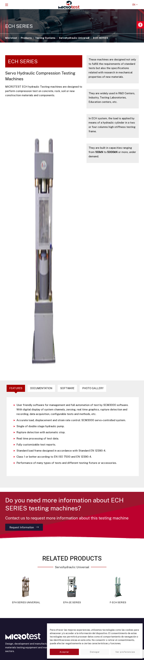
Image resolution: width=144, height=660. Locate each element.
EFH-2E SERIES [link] (72, 602)
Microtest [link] (11, 37)
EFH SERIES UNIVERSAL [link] (26, 602)
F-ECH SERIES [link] (118, 602)
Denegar (95, 652)
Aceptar (64, 652)
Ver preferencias (125, 652)
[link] (140, 24)
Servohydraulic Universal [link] (74, 37)
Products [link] (26, 37)
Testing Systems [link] (45, 37)
